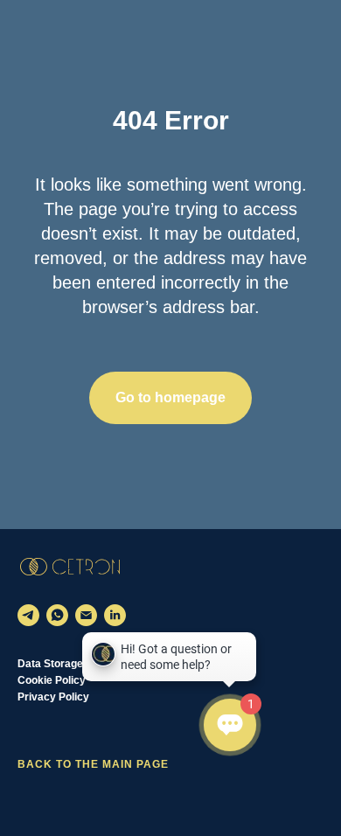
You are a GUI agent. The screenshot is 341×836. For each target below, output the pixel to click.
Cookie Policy (51, 680)
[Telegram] (28, 615)
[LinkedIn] (115, 615)
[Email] (86, 615)
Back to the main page (93, 764)
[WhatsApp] (57, 615)
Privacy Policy (53, 697)
